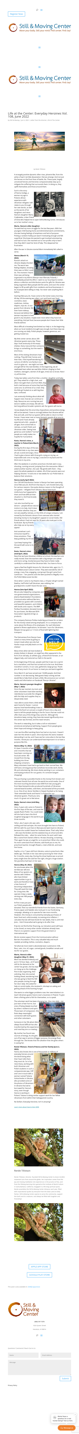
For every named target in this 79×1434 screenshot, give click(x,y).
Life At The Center (53, 120)
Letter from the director (38, 120)
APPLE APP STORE (39, 1266)
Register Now (16, 14)
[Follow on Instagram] (39, 1341)
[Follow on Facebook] (35, 1341)
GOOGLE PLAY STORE (39, 1274)
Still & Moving (14, 120)
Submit (65, 1378)
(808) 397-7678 (39, 1322)
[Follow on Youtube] (43, 1341)
